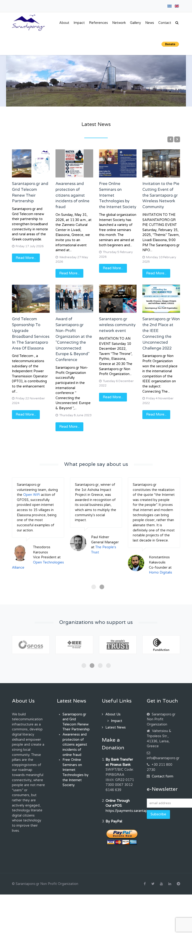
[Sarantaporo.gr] (28, 23)
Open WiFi (31, 495)
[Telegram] (178, 884)
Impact (116, 721)
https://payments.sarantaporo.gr (131, 811)
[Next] (177, 139)
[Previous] (170, 139)
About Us (113, 714)
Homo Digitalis (160, 572)
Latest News (115, 727)
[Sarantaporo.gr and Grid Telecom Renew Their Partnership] (31, 163)
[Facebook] (144, 884)
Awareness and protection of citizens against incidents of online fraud (72, 195)
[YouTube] (161, 884)
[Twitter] (153, 884)
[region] (96, 81)
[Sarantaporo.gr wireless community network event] (118, 299)
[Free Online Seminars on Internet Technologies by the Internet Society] (118, 163)
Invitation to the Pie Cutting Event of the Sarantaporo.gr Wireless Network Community (160, 195)
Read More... (26, 258)
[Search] (176, 23)
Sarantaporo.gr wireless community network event (117, 325)
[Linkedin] (170, 884)
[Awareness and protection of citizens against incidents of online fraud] (74, 163)
